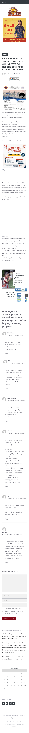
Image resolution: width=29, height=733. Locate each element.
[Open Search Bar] (27, 2)
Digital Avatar (14, 718)
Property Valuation (11, 197)
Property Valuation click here (17, 141)
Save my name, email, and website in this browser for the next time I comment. (14, 611)
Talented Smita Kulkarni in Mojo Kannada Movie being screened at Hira (14, 253)
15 (21, 679)
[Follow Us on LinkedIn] (13, 703)
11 (7, 679)
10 (4, 679)
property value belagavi (16, 243)
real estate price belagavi (10, 246)
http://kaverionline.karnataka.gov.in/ (11, 126)
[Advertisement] (14, 217)
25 (7, 685)
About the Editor (17, 722)
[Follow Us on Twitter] (7, 703)
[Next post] (26, 295)
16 (24, 679)
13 (14, 679)
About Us (9, 722)
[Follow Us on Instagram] (10, 703)
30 (25, 685)
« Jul (14, 692)
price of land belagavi (11, 238)
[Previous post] (2, 279)
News (5, 54)
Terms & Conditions (10, 724)
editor (8, 73)
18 (7, 682)
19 (11, 682)
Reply (6, 353)
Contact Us (15, 726)
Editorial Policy (20, 724)
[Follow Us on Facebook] (3, 703)
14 (17, 679)
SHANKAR (10, 333)
